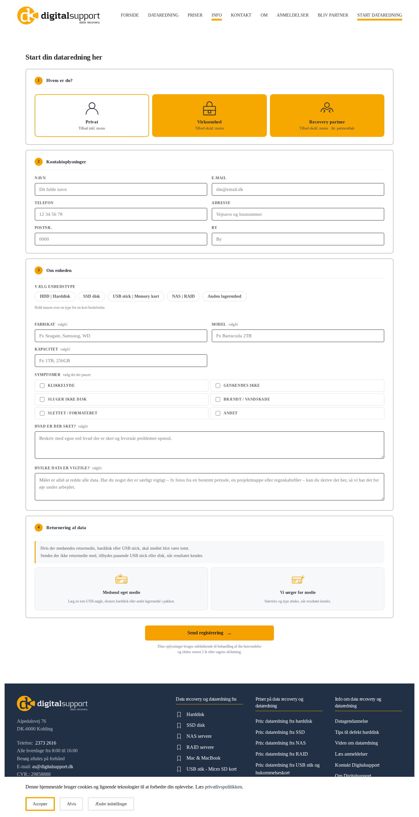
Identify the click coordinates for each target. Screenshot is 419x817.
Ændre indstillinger (111, 804)
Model (225, 324)
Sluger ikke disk (67, 399)
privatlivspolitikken (223, 786)
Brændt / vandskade (247, 399)
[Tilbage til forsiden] (58, 15)
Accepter (40, 804)
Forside (130, 15)
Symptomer (63, 375)
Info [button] (217, 15)
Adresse (221, 203)
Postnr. (43, 228)
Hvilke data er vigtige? (68, 468)
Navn (40, 178)
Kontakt (241, 15)
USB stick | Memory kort (136, 296)
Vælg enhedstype (55, 287)
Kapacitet (52, 349)
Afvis (71, 804)
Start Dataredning (379, 15)
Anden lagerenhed (224, 296)
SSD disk (91, 296)
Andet (231, 413)
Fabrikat (51, 324)
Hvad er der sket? (61, 426)
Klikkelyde (61, 385)
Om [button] (264, 15)
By (214, 228)
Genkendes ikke (242, 385)
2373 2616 (45, 742)
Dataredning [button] (163, 15)
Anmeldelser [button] (293, 15)
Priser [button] (195, 15)
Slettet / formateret (72, 413)
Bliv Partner (333, 15)
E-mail (219, 178)
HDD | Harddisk (55, 296)
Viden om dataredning (356, 742)
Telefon (44, 203)
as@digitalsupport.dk (52, 766)
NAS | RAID (183, 296)
